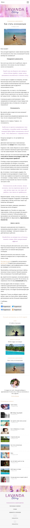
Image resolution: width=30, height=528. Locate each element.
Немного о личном (15, 339)
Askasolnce (15, 518)
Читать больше (15, 396)
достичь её (4, 263)
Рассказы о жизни (15, 506)
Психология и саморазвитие (15, 21)
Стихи (15, 320)
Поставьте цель (5, 261)
